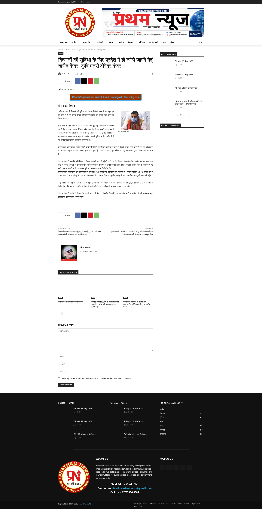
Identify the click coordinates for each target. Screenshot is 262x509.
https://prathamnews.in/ (88, 251)
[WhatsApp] (96, 81)
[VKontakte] (189, 467)
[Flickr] (175, 467)
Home (60, 49)
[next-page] (64, 313)
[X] (84, 81)
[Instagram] (182, 467)
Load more (181, 115)
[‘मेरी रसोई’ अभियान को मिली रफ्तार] (166, 91)
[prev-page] (60, 313)
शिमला (60, 298)
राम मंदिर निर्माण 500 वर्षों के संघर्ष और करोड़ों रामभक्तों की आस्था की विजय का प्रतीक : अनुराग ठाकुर (105, 304)
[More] (103, 81)
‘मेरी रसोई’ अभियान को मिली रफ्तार (186, 88)
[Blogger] (162, 467)
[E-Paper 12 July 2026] (166, 78)
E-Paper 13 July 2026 (184, 61)
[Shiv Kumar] (60, 73)
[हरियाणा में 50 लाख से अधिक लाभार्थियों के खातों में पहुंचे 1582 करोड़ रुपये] (166, 104)
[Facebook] (78, 81)
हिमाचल (67, 49)
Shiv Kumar (68, 74)
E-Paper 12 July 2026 (184, 75)
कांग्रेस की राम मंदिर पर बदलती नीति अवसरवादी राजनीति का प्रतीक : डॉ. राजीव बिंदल (136, 304)
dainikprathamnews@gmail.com (132, 488)
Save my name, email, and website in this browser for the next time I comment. (97, 378)
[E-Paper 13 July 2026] (166, 64)
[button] (200, 42)
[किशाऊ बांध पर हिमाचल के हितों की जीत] (73, 288)
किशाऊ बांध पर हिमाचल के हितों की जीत (70, 302)
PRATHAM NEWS (85, 504)
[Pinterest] (90, 81)
